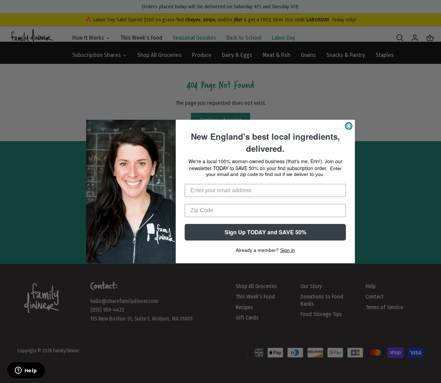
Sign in (287, 250)
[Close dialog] (348, 125)
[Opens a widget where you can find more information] (26, 371)
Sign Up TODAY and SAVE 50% (265, 232)
